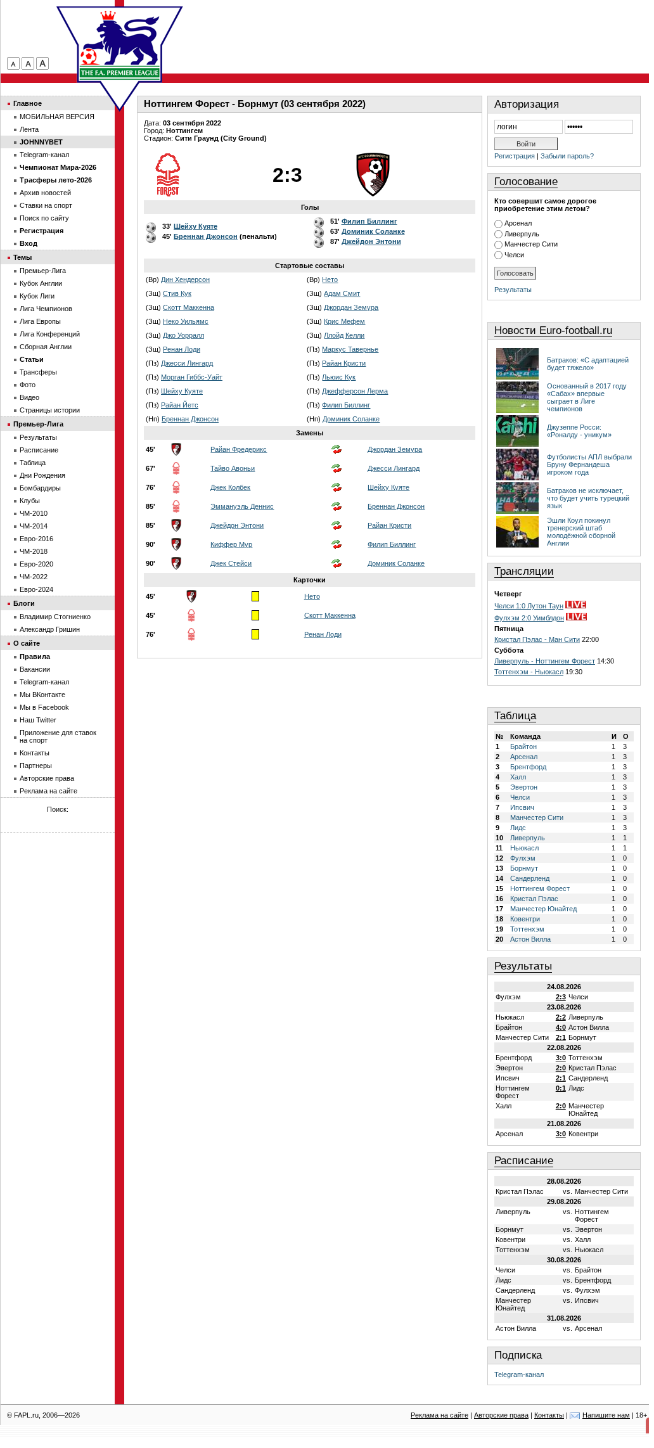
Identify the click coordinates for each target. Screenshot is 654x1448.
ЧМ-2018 (34, 551)
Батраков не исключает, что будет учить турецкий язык (588, 498)
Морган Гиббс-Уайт (191, 377)
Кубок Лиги (37, 296)
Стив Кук (177, 293)
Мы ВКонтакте (42, 694)
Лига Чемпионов (46, 308)
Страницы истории (50, 410)
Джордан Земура (351, 307)
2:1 (561, 1037)
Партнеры (36, 765)
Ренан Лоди (181, 349)
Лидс (518, 827)
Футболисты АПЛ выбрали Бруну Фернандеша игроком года (589, 464)
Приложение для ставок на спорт (58, 736)
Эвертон (523, 787)
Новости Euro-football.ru (553, 330)
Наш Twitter (38, 720)
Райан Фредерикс (238, 449)
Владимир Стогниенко (55, 616)
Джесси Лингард (187, 363)
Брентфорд (528, 767)
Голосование (526, 182)
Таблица (515, 716)
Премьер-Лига (43, 270)
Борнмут (524, 868)
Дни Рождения (42, 475)
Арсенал (518, 223)
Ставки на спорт (46, 205)
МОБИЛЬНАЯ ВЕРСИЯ (57, 116)
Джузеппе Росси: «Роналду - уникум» (579, 431)
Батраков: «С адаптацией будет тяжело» (588, 363)
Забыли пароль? (567, 156)
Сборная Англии (46, 346)
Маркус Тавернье (350, 349)
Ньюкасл (524, 848)
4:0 (561, 1027)
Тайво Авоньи (232, 468)
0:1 (561, 1088)
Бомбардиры (40, 488)
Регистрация (514, 156)
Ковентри (525, 919)
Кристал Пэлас (534, 898)
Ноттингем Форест (540, 888)
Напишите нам (606, 1415)
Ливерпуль (521, 234)
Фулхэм (522, 858)
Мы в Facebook (44, 707)
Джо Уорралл (183, 335)
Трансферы (38, 372)
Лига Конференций (50, 334)
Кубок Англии (41, 283)
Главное (27, 103)
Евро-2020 (36, 564)
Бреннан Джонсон (190, 419)
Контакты (34, 753)
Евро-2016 (36, 538)
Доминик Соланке (351, 419)
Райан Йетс (179, 405)
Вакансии (35, 669)
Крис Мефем (344, 321)
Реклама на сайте (48, 791)
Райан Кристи (344, 363)
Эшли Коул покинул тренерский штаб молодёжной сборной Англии (581, 531)
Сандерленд (529, 878)
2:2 (561, 1017)
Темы (22, 257)
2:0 (561, 1068)
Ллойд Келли (344, 335)
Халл (518, 777)
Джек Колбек (230, 487)
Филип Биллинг (346, 405)
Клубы (30, 500)
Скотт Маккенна (188, 307)
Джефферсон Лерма (355, 391)
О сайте (26, 643)
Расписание (523, 1161)
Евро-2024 (36, 589)
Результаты (513, 289)
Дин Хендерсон (185, 279)
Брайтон (523, 746)
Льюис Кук (339, 377)
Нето (330, 279)
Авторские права (47, 778)
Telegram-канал (519, 1374)
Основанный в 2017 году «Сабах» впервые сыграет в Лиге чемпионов (587, 397)
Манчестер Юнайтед (543, 909)
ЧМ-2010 (34, 513)
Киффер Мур (231, 544)
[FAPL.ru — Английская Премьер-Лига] (120, 44)
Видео (29, 397)
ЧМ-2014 (34, 526)
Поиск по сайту (44, 218)
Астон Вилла (530, 939)
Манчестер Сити (531, 244)
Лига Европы (40, 321)
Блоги (24, 603)
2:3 (561, 997)
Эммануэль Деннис (242, 506)
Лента (29, 129)
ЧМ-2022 (34, 576)
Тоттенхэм (527, 929)
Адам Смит (342, 293)
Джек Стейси (231, 563)
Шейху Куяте (182, 391)
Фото (27, 384)
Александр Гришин (50, 629)
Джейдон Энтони (237, 525)
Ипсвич (522, 807)
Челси (514, 255)
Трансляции (524, 571)
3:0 (561, 1057)
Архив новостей (45, 192)
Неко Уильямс (185, 321)
